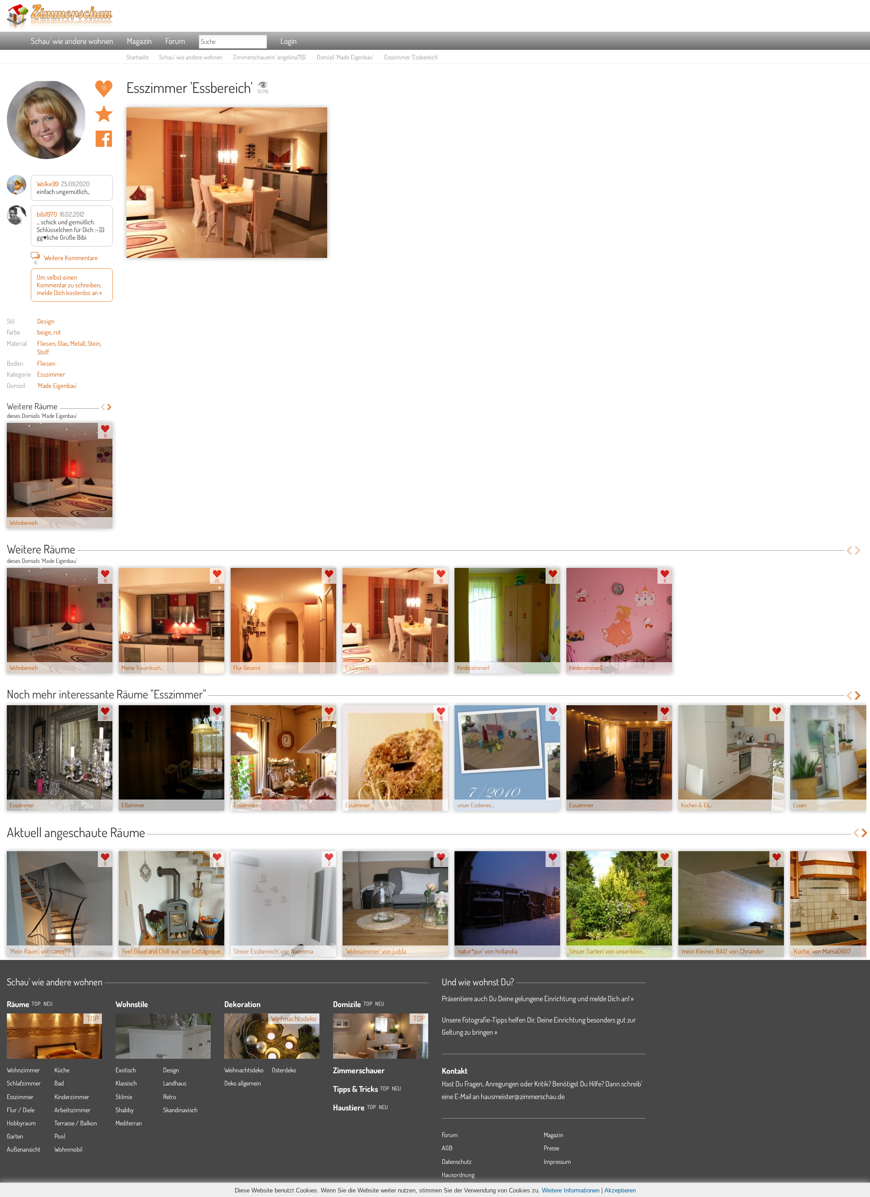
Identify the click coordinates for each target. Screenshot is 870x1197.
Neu (379, 1003)
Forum (175, 41)
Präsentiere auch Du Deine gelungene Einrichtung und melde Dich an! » (537, 998)
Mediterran (129, 1123)
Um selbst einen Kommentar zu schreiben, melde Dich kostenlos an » (69, 285)
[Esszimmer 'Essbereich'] (226, 182)
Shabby (125, 1110)
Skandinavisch (180, 1110)
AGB (447, 1148)
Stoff (43, 352)
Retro (169, 1096)
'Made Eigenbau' (57, 385)
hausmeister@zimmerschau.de (523, 1096)
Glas (63, 343)
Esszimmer (51, 374)
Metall (77, 343)
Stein (93, 343)
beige (44, 332)
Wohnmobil (68, 1149)
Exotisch (126, 1070)
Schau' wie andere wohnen (72, 41)
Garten (15, 1136)
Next (109, 407)
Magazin (139, 41)
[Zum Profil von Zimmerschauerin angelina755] (46, 119)
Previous (102, 407)
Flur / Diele (20, 1110)
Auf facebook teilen (104, 139)
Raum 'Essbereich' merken (104, 114)
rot (57, 332)
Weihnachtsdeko (244, 1070)
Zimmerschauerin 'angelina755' (269, 57)
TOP (36, 1003)
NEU (48, 1003)
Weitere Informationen (570, 1190)
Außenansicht (23, 1149)
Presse (551, 1148)
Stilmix (124, 1096)
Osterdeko (284, 1070)
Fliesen (46, 343)
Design (45, 321)
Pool (59, 1136)
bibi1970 (47, 214)
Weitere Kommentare (66, 258)
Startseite (137, 57)
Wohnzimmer (23, 1070)
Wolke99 (47, 183)
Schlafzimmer (24, 1083)
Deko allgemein (242, 1083)
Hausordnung (458, 1174)
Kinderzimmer (71, 1096)
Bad (59, 1083)
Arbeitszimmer (72, 1110)
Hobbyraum (21, 1123)
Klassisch (126, 1083)
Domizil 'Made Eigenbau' (345, 57)
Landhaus (174, 1083)
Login (288, 41)
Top (367, 1003)
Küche (61, 1070)
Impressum (557, 1161)
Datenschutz (457, 1161)
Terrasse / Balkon (75, 1123)
